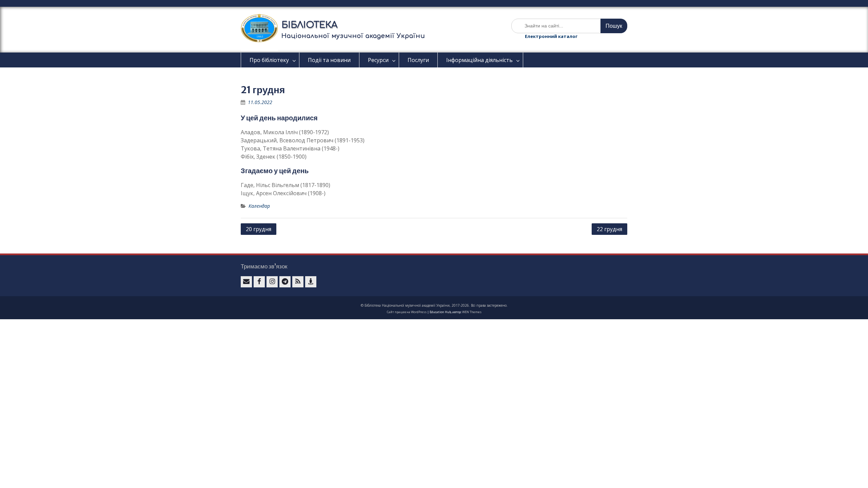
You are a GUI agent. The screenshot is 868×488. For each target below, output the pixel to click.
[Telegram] (285, 281)
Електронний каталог (551, 36)
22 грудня (609, 229)
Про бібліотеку (269, 60)
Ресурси (378, 60)
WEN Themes (471, 312)
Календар (259, 206)
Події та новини (329, 60)
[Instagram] (272, 281)
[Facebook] (259, 281)
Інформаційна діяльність (479, 60)
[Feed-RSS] (297, 281)
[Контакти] (310, 281)
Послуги (418, 60)
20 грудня (258, 229)
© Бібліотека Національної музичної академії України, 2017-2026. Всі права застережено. (434, 305)
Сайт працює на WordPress (407, 312)
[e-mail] (246, 281)
